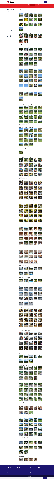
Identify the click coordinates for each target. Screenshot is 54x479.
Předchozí (22, 44)
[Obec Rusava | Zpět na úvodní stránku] (8, 2)
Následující (25, 88)
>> (27, 88)
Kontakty (8, 472)
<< (19, 44)
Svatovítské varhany (30, 472)
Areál (18, 471)
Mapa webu (8, 471)
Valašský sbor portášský (41, 471)
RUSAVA (12, 2)
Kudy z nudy (29, 471)
